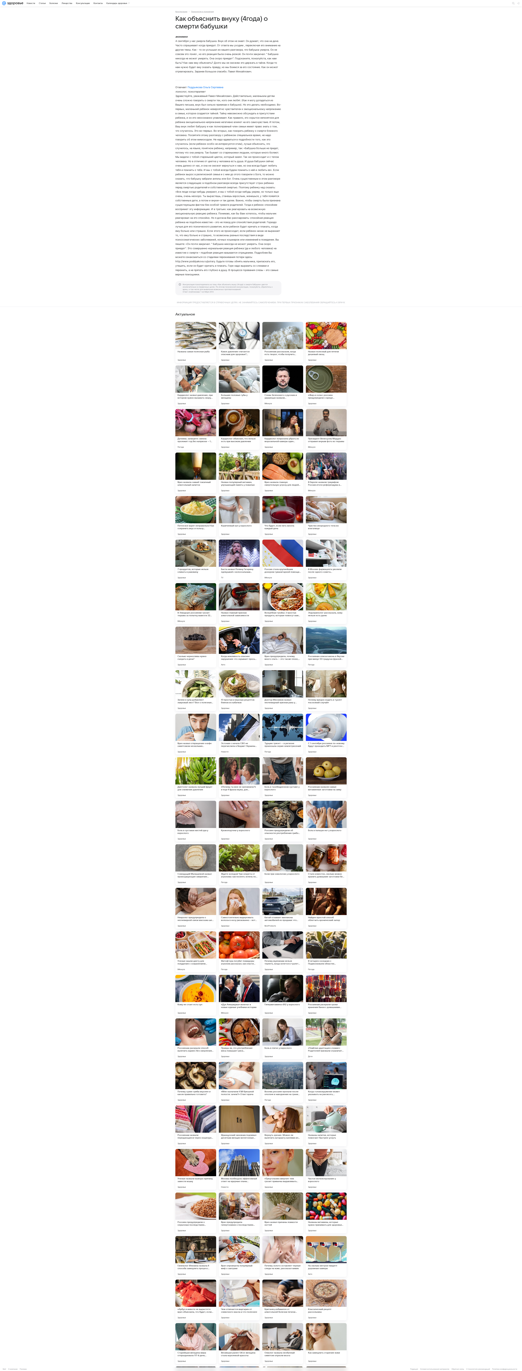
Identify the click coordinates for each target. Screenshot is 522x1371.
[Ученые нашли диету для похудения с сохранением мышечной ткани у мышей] (195, 951)
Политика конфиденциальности (504, 1369)
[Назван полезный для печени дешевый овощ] (326, 342)
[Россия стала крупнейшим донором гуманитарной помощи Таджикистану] (282, 560)
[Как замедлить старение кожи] (326, 1343)
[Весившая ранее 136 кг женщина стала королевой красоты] (239, 1343)
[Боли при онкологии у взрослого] (282, 864)
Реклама (23, 1369)
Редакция (414, 1369)
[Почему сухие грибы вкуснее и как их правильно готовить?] (195, 1082)
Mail (4, 1369)
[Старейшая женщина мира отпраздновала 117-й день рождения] (195, 1343)
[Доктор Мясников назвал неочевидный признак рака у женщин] (282, 690)
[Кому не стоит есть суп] (195, 995)
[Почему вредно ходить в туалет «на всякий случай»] (326, 690)
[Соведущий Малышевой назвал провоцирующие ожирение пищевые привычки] (195, 864)
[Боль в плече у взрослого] (282, 1038)
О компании (13, 1369)
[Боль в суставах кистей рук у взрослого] (195, 821)
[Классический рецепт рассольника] (326, 1300)
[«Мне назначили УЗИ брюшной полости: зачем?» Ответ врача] (239, 1082)
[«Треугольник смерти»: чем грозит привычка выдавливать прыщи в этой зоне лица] (282, 1169)
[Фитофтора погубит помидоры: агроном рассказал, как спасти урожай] (239, 951)
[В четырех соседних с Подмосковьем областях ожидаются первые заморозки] (326, 951)
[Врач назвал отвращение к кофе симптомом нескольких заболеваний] (195, 734)
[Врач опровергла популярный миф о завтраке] (239, 1256)
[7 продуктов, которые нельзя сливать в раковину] (195, 560)
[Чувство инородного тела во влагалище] (326, 516)
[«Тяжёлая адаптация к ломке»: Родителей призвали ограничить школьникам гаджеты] (326, 1038)
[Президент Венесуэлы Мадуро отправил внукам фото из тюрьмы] (326, 429)
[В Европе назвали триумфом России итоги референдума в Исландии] (326, 473)
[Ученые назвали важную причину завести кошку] (195, 1169)
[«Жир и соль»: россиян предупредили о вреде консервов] (326, 386)
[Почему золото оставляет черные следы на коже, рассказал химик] (282, 1256)
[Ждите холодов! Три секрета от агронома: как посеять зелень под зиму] (239, 864)
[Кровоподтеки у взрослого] (239, 821)
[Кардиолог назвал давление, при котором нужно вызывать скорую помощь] (195, 386)
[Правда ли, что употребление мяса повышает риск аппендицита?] (239, 1038)
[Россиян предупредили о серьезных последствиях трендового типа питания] (195, 1213)
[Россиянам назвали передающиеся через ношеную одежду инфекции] (195, 1125)
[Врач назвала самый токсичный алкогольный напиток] (195, 473)
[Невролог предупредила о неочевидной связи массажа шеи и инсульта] (195, 908)
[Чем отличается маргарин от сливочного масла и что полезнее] (239, 1300)
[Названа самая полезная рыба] (195, 342)
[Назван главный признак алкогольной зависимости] (239, 603)
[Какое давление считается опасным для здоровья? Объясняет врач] (239, 342)
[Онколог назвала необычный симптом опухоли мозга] (282, 1343)
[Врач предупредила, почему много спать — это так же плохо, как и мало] (282, 647)
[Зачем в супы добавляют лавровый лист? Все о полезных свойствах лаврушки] (195, 690)
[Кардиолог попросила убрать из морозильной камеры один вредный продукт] (282, 429)
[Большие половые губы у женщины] (239, 386)
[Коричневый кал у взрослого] (239, 516)
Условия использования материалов (434, 1369)
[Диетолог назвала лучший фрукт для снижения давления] (195, 777)
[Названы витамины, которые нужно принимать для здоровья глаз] (326, 1213)
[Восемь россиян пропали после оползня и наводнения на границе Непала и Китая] (282, 1082)
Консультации (181, 11)
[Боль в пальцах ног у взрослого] (326, 821)
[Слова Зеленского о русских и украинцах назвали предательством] (282, 386)
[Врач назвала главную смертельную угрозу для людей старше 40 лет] (282, 473)
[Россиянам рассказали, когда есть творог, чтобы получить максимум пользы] (282, 342)
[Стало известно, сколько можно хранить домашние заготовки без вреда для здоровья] (326, 864)
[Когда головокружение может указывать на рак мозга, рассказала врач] (326, 1082)
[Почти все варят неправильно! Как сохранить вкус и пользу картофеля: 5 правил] (195, 516)
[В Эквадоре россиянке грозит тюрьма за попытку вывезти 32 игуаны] (195, 603)
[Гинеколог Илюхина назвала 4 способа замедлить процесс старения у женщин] (195, 1256)
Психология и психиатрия (202, 11)
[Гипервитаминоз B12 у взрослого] (282, 995)
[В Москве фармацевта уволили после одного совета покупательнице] (326, 560)
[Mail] (4, 3)
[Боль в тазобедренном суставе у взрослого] (282, 777)
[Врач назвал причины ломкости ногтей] (282, 1213)
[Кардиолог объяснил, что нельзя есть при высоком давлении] (239, 429)
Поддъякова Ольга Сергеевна (205, 87)
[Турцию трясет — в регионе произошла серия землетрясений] (282, 734)
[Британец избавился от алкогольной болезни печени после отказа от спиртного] (282, 1300)
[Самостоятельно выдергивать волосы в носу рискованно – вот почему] (239, 908)
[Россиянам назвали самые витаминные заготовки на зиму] (326, 777)
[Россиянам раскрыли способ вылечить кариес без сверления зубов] (195, 1038)
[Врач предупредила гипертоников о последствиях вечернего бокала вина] (239, 1213)
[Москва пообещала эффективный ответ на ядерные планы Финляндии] (239, 1169)
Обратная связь (457, 1369)
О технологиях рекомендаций (478, 1369)
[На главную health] (14, 3)
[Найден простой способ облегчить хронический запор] (326, 908)
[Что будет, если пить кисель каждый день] (282, 516)
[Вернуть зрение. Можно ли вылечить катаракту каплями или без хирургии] (282, 1125)
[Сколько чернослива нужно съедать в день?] (195, 647)
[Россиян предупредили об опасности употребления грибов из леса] (282, 821)
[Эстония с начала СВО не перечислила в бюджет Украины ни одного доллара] (239, 734)
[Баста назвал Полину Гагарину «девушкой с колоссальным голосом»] (239, 560)
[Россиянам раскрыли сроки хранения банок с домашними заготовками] (326, 995)
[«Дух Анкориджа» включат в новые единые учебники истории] (239, 995)
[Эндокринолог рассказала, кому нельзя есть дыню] (326, 603)
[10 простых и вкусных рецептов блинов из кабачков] (239, 690)
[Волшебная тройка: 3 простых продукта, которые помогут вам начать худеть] (282, 603)
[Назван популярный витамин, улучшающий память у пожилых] (239, 473)
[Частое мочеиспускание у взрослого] (326, 1169)
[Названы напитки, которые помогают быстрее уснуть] (326, 1125)
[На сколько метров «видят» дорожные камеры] (326, 1256)
